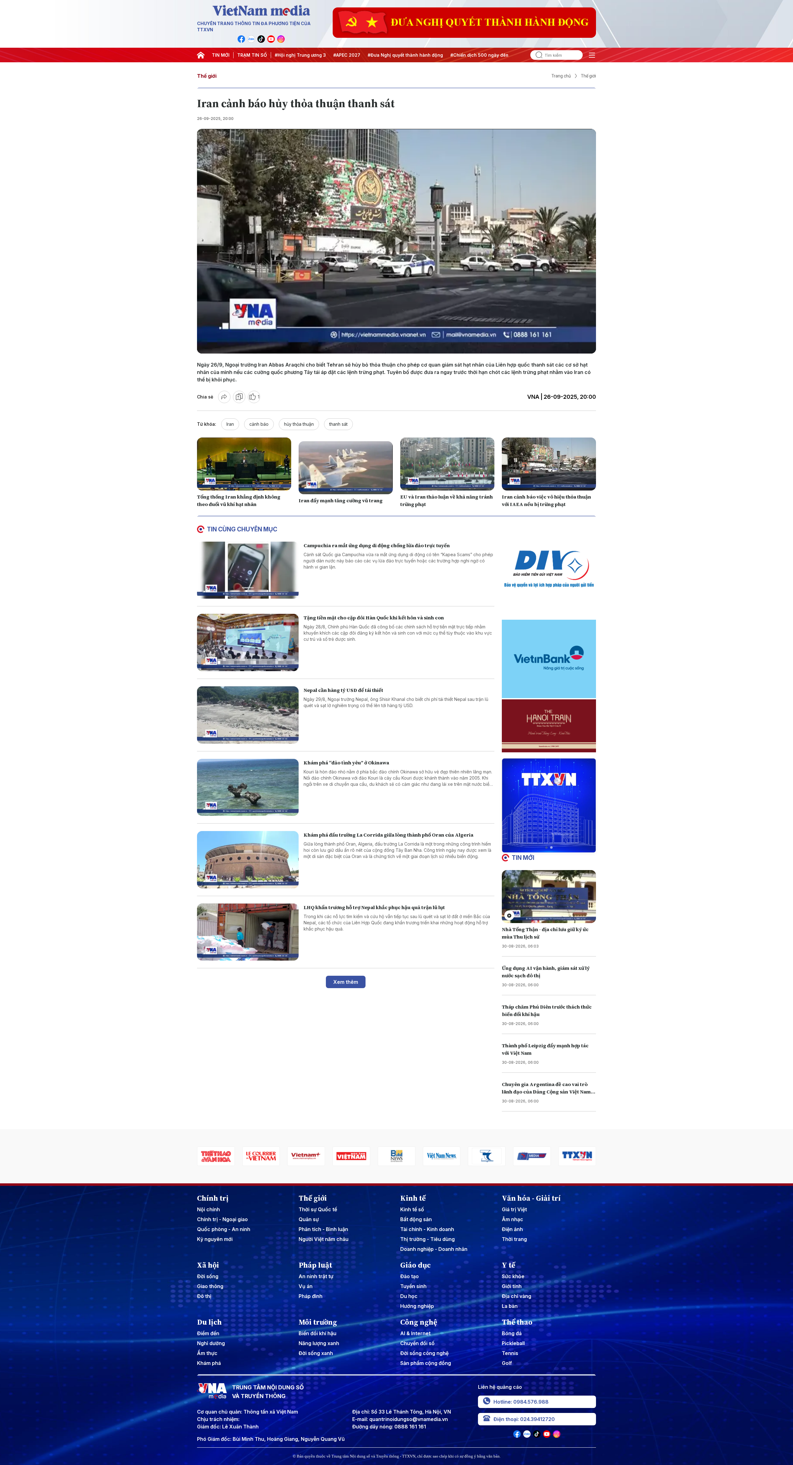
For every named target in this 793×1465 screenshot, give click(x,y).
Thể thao (517, 1322)
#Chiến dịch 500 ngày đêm (480, 55)
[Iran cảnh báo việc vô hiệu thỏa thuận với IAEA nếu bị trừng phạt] (549, 464)
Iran (230, 424)
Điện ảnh (512, 1229)
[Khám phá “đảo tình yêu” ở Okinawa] (248, 787)
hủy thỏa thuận (299, 424)
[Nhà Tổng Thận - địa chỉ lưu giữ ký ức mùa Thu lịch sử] (549, 896)
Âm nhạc (512, 1219)
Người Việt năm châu (323, 1239)
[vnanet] (488, 1156)
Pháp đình (310, 1296)
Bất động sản (416, 1219)
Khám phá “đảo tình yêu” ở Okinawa (346, 762)
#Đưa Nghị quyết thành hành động (405, 55)
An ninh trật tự (316, 1276)
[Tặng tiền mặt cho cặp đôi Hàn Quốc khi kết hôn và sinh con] (248, 642)
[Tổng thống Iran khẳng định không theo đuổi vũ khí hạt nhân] (244, 464)
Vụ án (306, 1286)
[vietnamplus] (217, 1156)
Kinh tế (413, 1198)
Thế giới (207, 76)
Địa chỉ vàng (516, 1296)
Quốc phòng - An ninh (223, 1229)
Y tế (508, 1265)
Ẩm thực (207, 1353)
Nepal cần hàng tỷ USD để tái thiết (343, 690)
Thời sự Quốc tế (318, 1209)
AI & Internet (415, 1333)
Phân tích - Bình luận (323, 1229)
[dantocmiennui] (398, 1156)
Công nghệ (418, 1322)
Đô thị (204, 1296)
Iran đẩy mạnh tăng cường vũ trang (341, 500)
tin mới (523, 857)
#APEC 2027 (346, 55)
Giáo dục (415, 1265)
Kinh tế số (412, 1209)
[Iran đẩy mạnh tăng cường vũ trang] (346, 467)
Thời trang (514, 1239)
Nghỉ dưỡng (211, 1343)
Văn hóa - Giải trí (531, 1198)
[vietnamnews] (353, 1156)
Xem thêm (345, 982)
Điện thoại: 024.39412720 (524, 1419)
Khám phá (209, 1363)
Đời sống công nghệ (424, 1353)
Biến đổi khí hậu (317, 1333)
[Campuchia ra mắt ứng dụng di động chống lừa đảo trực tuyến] (248, 570)
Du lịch (209, 1322)
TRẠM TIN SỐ (252, 55)
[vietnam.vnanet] (262, 1156)
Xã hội (208, 1265)
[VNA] (241, 39)
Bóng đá (512, 1333)
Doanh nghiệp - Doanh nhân (433, 1249)
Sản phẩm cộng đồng (425, 1363)
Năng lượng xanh (319, 1343)
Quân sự (309, 1219)
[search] (536, 55)
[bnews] (307, 1156)
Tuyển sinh (413, 1286)
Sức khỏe (513, 1276)
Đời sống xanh (316, 1353)
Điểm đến (208, 1333)
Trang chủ (561, 75)
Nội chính (208, 1209)
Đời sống (207, 1276)
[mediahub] (443, 1156)
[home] (200, 55)
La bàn (510, 1306)
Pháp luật (315, 1265)
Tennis (510, 1353)
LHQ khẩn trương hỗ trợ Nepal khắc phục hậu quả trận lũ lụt (374, 907)
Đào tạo (409, 1276)
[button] (546, 847)
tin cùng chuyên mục (242, 529)
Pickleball (513, 1343)
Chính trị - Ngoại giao (222, 1219)
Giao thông (210, 1286)
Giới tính (512, 1286)
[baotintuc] (533, 1156)
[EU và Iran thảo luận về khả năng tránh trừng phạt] (447, 464)
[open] (592, 55)
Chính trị (213, 1198)
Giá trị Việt (514, 1209)
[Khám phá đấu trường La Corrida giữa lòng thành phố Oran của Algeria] (248, 859)
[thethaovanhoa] (579, 1156)
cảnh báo (259, 424)
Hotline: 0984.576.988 (521, 1402)
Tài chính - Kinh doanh (427, 1229)
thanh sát (338, 424)
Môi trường (318, 1322)
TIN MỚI (221, 55)
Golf (507, 1363)
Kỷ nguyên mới (215, 1239)
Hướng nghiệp (417, 1306)
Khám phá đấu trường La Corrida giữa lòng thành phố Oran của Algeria (388, 834)
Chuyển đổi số (417, 1343)
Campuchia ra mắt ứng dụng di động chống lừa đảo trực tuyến (377, 545)
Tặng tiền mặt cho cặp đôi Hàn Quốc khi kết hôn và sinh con (374, 617)
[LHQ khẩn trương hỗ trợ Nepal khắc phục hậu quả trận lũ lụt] (248, 932)
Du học (409, 1296)
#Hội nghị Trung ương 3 (300, 55)
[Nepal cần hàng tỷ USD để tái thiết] (248, 715)
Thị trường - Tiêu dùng (427, 1239)
